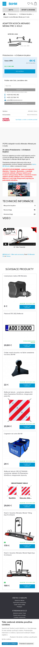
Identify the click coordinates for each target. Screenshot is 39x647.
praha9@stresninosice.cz (14, 100)
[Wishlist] (28, 4)
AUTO (11, 10)
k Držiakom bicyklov (26, 14)
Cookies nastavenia (19, 617)
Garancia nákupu (19, 600)
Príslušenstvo (12, 14)
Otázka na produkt (19, 103)
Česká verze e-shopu (19, 615)
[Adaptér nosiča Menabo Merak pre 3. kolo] (20, 42)
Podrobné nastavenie (26, 643)
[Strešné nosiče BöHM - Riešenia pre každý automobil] (13, 4)
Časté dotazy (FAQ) (19, 604)
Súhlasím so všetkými (10, 643)
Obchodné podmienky (19, 602)
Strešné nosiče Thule (19, 613)
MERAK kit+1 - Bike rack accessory (13, 254)
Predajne (19, 606)
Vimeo (8, 256)
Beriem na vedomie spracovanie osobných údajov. (17, 92)
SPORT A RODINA (28, 10)
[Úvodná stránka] (4, 14)
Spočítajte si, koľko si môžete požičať (26, 119)
